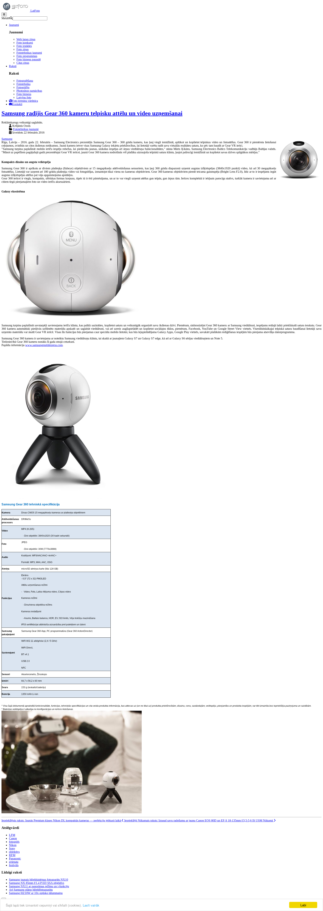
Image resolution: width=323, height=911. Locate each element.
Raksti (12, 66)
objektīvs (14, 851)
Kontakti (17, 104)
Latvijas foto (23, 97)
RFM (12, 855)
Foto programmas (26, 56)
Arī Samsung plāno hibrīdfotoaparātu (31, 889)
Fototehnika (23, 84)
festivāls (14, 865)
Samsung (6, 138)
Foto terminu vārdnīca (25, 100)
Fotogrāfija (22, 87)
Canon (13, 838)
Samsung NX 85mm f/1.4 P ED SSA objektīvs (36, 883)
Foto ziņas (22, 49)
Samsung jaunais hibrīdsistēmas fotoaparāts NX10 (38, 879)
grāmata (13, 861)
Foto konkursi (24, 42)
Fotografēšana (24, 80)
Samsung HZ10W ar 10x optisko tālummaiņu (36, 893)
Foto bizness (23, 94)
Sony (12, 848)
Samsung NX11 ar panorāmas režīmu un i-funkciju (39, 886)
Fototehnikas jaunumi (29, 52)
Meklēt (5, 18)
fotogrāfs (14, 841)
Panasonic (15, 858)
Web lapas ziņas (25, 39)
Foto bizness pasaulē (28, 59)
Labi (303, 905)
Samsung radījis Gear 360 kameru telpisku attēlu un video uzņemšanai (91, 113)
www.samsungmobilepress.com (44, 345)
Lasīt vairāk (91, 905)
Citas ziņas (22, 62)
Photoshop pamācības (29, 90)
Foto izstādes (24, 46)
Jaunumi (14, 24)
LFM (12, 835)
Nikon (12, 845)
